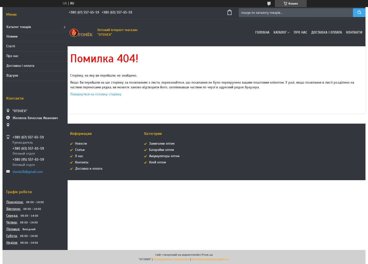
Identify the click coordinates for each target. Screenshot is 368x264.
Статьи (80, 150)
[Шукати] (359, 12)
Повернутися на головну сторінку (95, 94)
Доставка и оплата (88, 169)
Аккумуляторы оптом (164, 156)
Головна (262, 32)
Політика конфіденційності (210, 259)
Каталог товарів (18, 27)
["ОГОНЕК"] (81, 32)
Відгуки (12, 75)
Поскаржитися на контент (171, 259)
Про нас (12, 56)
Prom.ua (207, 254)
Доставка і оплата (20, 66)
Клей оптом (157, 162)
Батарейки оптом (161, 150)
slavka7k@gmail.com (28, 172)
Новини (12, 36)
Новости (81, 144)
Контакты (81, 162)
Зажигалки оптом (161, 144)
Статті (10, 46)
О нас (79, 156)
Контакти (354, 32)
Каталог (280, 32)
